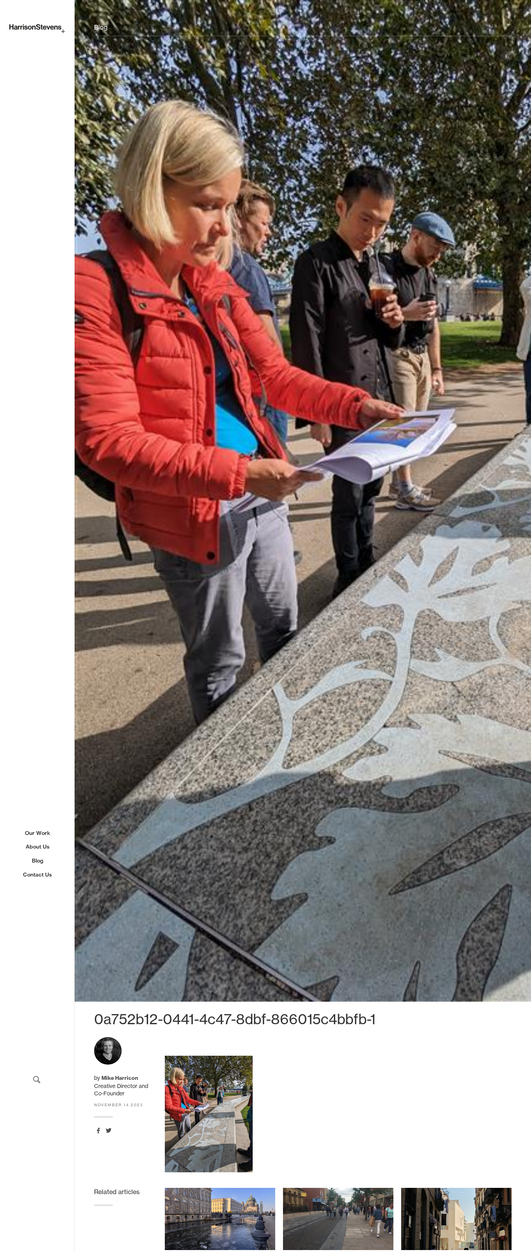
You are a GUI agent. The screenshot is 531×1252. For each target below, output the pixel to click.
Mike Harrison (119, 1077)
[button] (37, 1080)
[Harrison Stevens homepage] (37, 28)
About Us (37, 846)
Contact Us (37, 874)
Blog (37, 860)
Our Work (37, 832)
